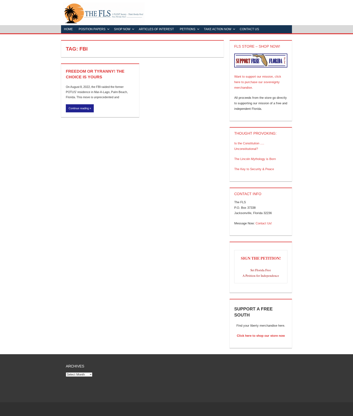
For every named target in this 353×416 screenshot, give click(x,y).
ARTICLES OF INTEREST (156, 29)
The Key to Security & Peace (254, 169)
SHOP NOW (122, 29)
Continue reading (79, 108)
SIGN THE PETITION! (261, 258)
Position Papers (92, 29)
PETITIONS (187, 29)
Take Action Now (217, 29)
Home (68, 29)
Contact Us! (264, 223)
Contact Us (249, 29)
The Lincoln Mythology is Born (255, 159)
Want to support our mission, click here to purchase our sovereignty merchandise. (257, 82)
